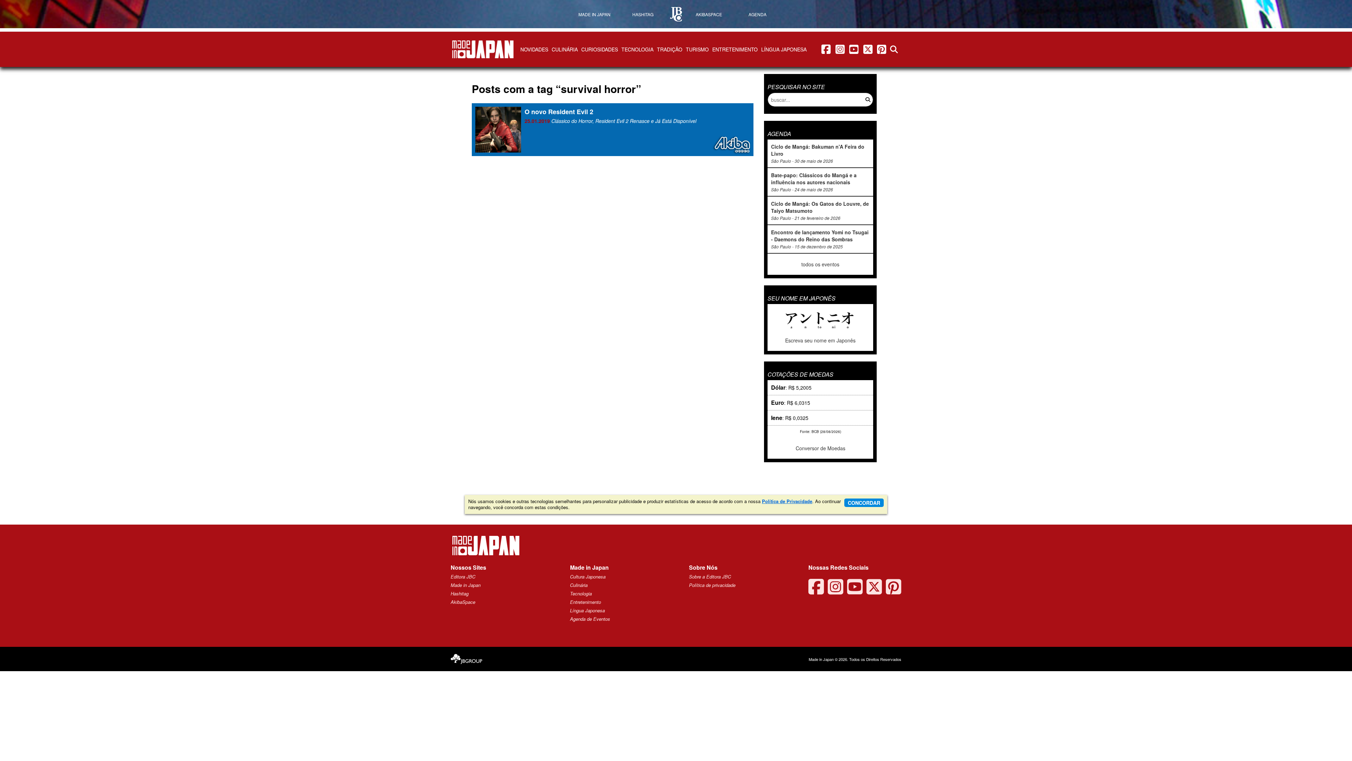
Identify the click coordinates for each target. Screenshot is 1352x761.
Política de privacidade (712, 585)
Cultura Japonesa (588, 576)
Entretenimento (735, 49)
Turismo (697, 49)
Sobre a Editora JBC (710, 576)
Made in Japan (466, 585)
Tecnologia (637, 49)
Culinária (565, 49)
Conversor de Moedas (820, 448)
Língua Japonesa (784, 49)
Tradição (669, 49)
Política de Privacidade (787, 501)
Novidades (534, 49)
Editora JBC (463, 576)
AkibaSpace (463, 602)
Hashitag (460, 593)
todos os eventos (820, 264)
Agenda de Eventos (590, 618)
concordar (864, 502)
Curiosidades (599, 49)
